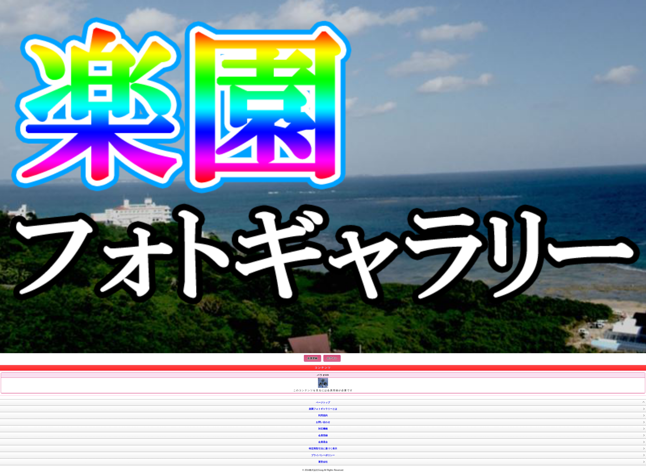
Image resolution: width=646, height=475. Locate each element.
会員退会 (323, 442)
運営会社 (323, 461)
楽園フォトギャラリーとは (323, 408)
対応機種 (323, 428)
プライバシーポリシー (323, 455)
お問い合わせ (323, 422)
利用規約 (323, 415)
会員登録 (312, 358)
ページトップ (323, 402)
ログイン (332, 358)
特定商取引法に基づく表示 (323, 448)
